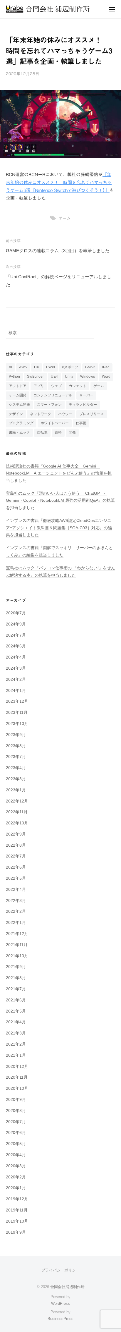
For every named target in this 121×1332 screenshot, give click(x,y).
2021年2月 (16, 1044)
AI (10, 367)
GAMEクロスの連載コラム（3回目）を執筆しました (58, 250)
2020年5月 (16, 1144)
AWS (23, 367)
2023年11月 (17, 712)
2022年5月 (16, 878)
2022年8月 (16, 845)
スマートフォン (49, 405)
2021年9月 (16, 967)
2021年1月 (16, 1055)
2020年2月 (16, 1177)
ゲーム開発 (17, 395)
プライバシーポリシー (60, 1270)
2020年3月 (16, 1166)
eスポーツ (70, 367)
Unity (69, 376)
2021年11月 (17, 945)
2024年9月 (16, 624)
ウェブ (56, 386)
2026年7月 (16, 613)
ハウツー (65, 414)
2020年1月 (16, 1188)
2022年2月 (16, 911)
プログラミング (21, 423)
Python (14, 376)
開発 (72, 432)
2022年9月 (16, 834)
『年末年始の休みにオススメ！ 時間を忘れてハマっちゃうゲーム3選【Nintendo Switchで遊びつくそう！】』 (59, 182)
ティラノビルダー (83, 405)
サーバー (86, 395)
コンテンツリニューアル (52, 395)
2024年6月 (16, 646)
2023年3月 (16, 779)
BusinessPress (60, 1318)
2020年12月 (17, 1066)
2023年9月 (16, 735)
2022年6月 (16, 867)
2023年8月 (16, 746)
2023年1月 (16, 790)
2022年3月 (16, 900)
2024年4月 (16, 657)
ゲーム (64, 218)
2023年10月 (17, 723)
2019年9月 (16, 1232)
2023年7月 (16, 756)
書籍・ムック (19, 432)
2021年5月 (16, 1011)
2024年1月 (16, 690)
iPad (106, 367)
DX (36, 367)
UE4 (54, 376)
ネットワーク (40, 414)
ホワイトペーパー (55, 423)
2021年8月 (16, 978)
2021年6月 (16, 1000)
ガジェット (77, 386)
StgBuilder (35, 376)
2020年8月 (16, 1110)
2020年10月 (17, 1088)
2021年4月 (16, 1022)
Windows (87, 376)
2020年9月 (16, 1099)
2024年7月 (16, 635)
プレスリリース (91, 414)
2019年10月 (17, 1221)
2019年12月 (17, 1199)
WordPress (60, 1303)
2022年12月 (17, 801)
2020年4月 (16, 1155)
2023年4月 (16, 768)
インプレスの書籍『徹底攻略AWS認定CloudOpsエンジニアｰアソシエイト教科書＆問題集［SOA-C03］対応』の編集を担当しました (59, 527)
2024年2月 (16, 679)
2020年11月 (17, 1077)
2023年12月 (17, 701)
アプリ (38, 386)
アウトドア (17, 386)
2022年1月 (16, 922)
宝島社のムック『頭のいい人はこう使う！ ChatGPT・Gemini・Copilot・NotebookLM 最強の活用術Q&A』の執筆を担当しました (60, 500)
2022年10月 (17, 823)
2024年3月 (16, 668)
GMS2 (90, 367)
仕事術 (81, 423)
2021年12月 (17, 933)
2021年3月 (16, 1033)
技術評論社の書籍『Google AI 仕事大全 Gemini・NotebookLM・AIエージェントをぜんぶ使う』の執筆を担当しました (59, 473)
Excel (50, 367)
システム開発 (19, 405)
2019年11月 (17, 1210)
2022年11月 (17, 812)
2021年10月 (17, 956)
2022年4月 (16, 889)
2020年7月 (16, 1122)
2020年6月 (16, 1132)
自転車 (42, 432)
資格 (58, 432)
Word (106, 376)
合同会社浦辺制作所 (67, 1287)
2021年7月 (16, 989)
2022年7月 (16, 856)
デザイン (16, 414)
